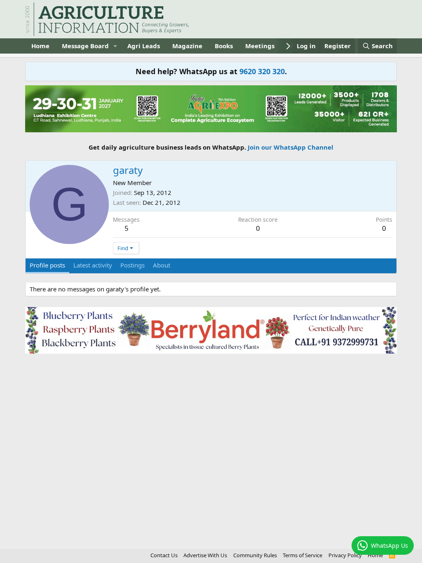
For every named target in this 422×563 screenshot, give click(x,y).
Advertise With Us (205, 555)
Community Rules (255, 555)
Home (40, 46)
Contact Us (164, 555)
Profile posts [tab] (47, 265)
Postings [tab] (132, 265)
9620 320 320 (262, 71)
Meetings (259, 46)
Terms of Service (302, 555)
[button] (115, 46)
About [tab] (161, 265)
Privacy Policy (345, 555)
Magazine (187, 46)
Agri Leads (143, 46)
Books (224, 46)
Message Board (85, 46)
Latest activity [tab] (92, 265)
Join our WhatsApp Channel (290, 147)
